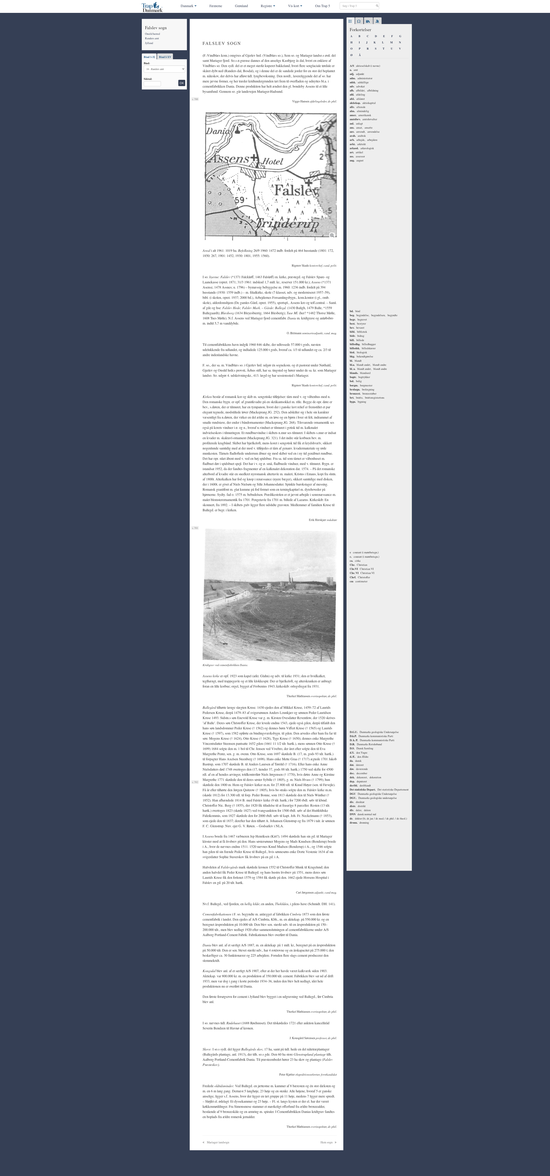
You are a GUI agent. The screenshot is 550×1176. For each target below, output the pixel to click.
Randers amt (152, 38)
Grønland (241, 5)
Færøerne (215, 5)
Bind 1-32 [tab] (149, 57)
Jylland (149, 43)
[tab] (351, 21)
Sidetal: (148, 79)
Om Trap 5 (322, 5)
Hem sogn (327, 1142)
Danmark (187, 5)
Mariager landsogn (217, 1142)
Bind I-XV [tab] (165, 57)
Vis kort (293, 5)
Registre (266, 5)
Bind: (147, 63)
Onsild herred (152, 34)
